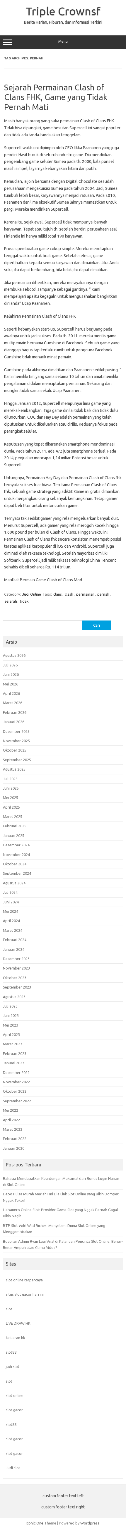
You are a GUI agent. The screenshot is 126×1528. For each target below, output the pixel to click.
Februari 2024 (14, 940)
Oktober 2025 (14, 750)
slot (9, 1309)
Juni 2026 (11, 674)
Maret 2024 (12, 930)
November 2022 (16, 1082)
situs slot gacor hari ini (25, 1294)
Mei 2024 (10, 911)
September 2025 (17, 760)
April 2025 (11, 807)
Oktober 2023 (14, 978)
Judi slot (13, 1468)
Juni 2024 (11, 902)
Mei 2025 (10, 797)
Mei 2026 (10, 684)
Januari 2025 (13, 835)
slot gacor (14, 1410)
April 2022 (11, 1120)
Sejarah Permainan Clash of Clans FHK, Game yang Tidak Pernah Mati (55, 97)
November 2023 (16, 968)
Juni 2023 (11, 1015)
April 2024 (11, 921)
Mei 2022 (10, 1110)
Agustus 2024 (14, 883)
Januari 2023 (13, 1063)
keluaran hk (15, 1338)
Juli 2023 (10, 1006)
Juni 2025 (11, 788)
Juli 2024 (10, 892)
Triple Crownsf (63, 11)
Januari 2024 (13, 949)
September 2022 (17, 1101)
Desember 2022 (16, 1072)
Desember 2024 (16, 845)
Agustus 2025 (14, 769)
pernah (103, 594)
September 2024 (17, 873)
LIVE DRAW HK (18, 1323)
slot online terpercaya (24, 1280)
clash (69, 594)
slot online (14, 1395)
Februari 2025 (14, 826)
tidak (24, 601)
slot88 (11, 1352)
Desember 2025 (16, 731)
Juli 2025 (10, 779)
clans (57, 594)
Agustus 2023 (14, 997)
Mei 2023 (10, 1025)
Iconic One (34, 1523)
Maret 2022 (12, 1129)
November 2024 (16, 854)
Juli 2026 (10, 665)
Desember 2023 (16, 959)
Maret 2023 (12, 1044)
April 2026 (11, 693)
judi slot (12, 1366)
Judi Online (31, 594)
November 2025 (16, 741)
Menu (63, 41)
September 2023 (17, 987)
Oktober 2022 (14, 1091)
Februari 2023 (14, 1053)
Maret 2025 (12, 816)
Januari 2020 (13, 1148)
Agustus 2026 (14, 655)
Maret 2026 (12, 703)
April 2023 (11, 1034)
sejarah (11, 601)
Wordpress (89, 1523)
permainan (85, 594)
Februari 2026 (14, 712)
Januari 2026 (13, 722)
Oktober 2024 (14, 864)
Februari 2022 (14, 1139)
